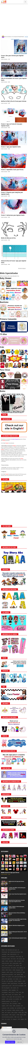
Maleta (3, 950)
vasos (18, 1017)
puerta (14, 1001)
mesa (20, 992)
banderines (4, 956)
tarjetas (15, 1012)
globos (9, 976)
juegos (21, 983)
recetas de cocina (5, 1003)
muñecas (16, 994)
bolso (14, 958)
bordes (20, 958)
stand (3, 1012)
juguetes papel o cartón (6, 985)
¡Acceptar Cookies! (10, 1042)
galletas (3, 976)
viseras (8, 1019)
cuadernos (10, 965)
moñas (9, 994)
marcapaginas (5, 992)
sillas (3, 1010)
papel (11, 996)
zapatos (22, 1019)
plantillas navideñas (6, 1001)
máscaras (4, 996)
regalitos (3, 1005)
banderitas (12, 956)
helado (17, 979)
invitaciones (4, 983)
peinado (10, 999)
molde (3, 994)
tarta (23, 1012)
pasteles (3, 999)
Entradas (5, 1027)
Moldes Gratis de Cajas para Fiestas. (10, 872)
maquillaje (13, 990)
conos (3, 965)
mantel (14, 987)
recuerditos (14, 1003)
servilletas (12, 1008)
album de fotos (13, 954)
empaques (18, 970)
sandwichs (18, 1005)
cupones (17, 965)
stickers (8, 1012)
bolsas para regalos (6, 958)
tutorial (21, 1014)
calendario (11, 961)
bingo (20, 956)
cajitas (3, 961)
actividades (4, 954)
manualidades (5, 990)
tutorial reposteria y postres (7, 1017)
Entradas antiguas (22, 268)
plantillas (17, 999)
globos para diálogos (18, 976)
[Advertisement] (14, 21)
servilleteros (19, 1008)
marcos (13, 992)
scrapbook (4, 1008)
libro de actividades (19, 985)
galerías (18, 974)
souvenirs (18, 1010)
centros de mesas (5, 963)
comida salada (15, 963)
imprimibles (10, 981)
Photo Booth (4, 952)
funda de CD (19, 972)
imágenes (20, 981)
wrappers (15, 1019)
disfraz (3, 970)
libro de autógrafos (6, 987)
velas (3, 1019)
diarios (14, 967)
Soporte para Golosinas (15, 952)
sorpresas (9, 1010)
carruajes (19, 961)
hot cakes (4, 981)
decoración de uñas (6, 967)
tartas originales (5, 1014)
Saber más (19, 1042)
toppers (14, 1014)
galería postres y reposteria (7, 974)
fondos (11, 972)
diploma (21, 967)
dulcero (10, 970)
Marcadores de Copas (12, 950)
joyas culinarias (14, 983)
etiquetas (4, 972)
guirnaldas (10, 979)
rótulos (10, 1005)
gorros (3, 979)
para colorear (18, 996)
